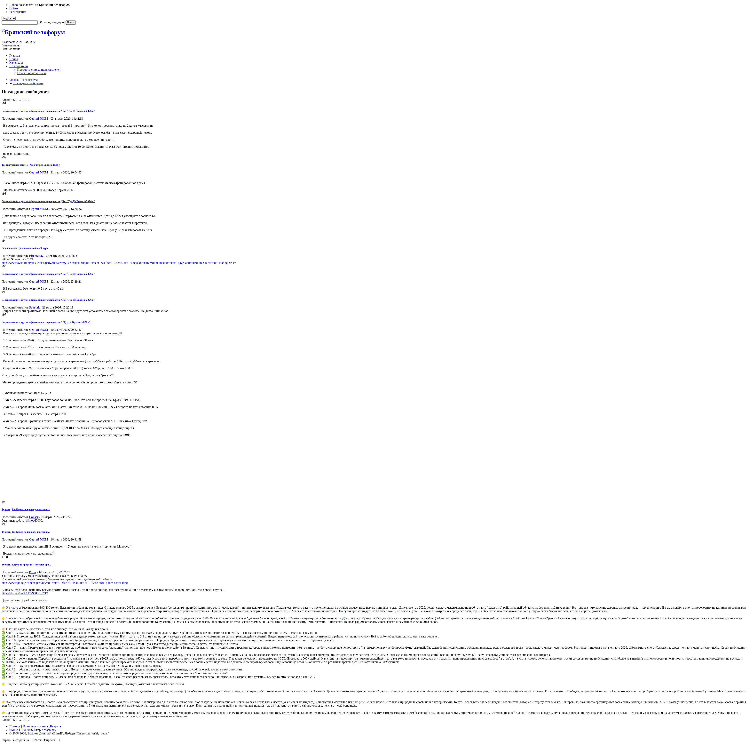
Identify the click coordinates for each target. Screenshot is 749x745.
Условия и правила (35, 726)
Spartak (34, 307)
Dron (32, 572)
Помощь (14, 726)
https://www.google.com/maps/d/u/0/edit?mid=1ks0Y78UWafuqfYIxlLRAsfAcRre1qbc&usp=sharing (65, 582)
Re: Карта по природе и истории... (31, 509)
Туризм (6, 509)
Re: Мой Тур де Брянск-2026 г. (43, 164)
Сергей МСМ (38, 118)
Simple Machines (45, 730)
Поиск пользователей (31, 73)
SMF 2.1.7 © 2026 (21, 730)
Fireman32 (36, 255)
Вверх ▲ (56, 726)
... (20, 99)
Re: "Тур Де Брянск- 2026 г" (78, 110)
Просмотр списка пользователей (38, 69)
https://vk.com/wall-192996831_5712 (25, 593)
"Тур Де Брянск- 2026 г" (76, 322)
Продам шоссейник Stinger (33, 248)
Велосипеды (9, 248)
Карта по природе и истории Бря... (31, 564)
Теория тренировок (13, 164)
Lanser (33, 517)
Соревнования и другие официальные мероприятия (31, 110)
